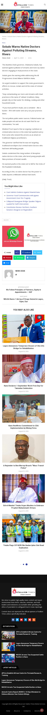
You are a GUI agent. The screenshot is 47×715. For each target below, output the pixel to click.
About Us (17, 711)
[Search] (45, 5)
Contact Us (27, 711)
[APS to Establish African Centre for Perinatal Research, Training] (8, 635)
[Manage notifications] (42, 710)
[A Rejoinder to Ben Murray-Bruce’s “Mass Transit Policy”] (23, 448)
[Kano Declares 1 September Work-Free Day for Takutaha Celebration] (23, 369)
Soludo (6, 220)
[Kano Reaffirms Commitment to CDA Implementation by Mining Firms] (23, 408)
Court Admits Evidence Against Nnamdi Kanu (23, 192)
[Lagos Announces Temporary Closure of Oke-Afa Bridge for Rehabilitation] (23, 329)
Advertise (37, 711)
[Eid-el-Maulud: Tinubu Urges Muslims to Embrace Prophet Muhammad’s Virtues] (23, 488)
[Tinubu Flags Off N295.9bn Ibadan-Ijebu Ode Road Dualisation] (23, 528)
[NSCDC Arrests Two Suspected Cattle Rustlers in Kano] (8, 658)
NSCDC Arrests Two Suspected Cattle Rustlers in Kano (21, 687)
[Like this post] (18, 252)
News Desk (6, 58)
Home (4, 36)
